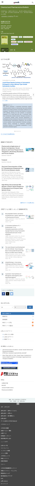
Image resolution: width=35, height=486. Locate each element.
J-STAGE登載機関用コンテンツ (9, 468)
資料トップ (5, 50)
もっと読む (3, 14)
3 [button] (17, 131)
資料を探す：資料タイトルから (9, 410)
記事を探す (4, 418)
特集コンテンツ (5, 458)
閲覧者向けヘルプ (5, 473)
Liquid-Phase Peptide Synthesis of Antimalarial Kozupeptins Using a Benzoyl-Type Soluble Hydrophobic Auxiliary (16, 84)
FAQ (2, 478)
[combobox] (7, 307)
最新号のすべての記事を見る (27, 202)
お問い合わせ (4, 481)
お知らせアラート (8, 337)
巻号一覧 (12, 50)
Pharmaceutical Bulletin (7, 390)
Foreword (4, 160)
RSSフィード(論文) (7, 325)
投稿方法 (4, 316)
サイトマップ (4, 483)
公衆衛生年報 (5, 383)
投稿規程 (4, 319)
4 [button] (18, 131)
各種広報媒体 (4, 461)
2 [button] (16, 131)
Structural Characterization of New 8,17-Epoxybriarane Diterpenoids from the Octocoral (12, 168)
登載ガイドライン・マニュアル (9, 470)
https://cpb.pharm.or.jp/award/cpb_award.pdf (15, 353)
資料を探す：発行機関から (7, 416)
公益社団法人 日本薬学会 (7, 16)
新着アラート (7, 339)
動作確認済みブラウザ (6, 476)
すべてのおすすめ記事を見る (8, 134)
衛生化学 (4, 385)
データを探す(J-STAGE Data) (8, 421)
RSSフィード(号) (7, 322)
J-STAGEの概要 (5, 428)
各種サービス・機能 (6, 430)
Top (17, 404)
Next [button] (33, 95)
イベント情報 (4, 453)
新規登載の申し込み (6, 438)
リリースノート (5, 448)
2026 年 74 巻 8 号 (7, 142)
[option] (17, 94)
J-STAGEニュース (5, 456)
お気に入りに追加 (8, 334)
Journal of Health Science (8, 387)
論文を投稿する (6, 313)
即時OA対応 (14, 44)
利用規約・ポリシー (6, 436)
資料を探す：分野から (6, 413)
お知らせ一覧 (4, 445)
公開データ (4, 433)
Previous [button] (1, 95)
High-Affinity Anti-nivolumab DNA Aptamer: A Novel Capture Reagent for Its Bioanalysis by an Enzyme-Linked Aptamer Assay (13, 187)
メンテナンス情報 (5, 450)
